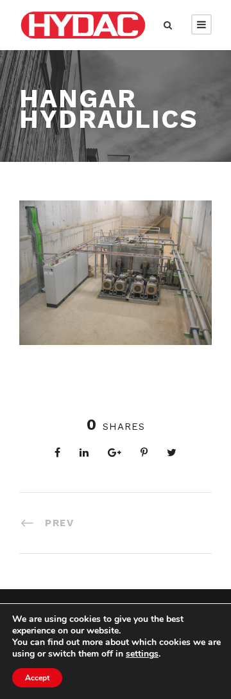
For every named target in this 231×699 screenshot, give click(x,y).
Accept (37, 678)
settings (142, 654)
